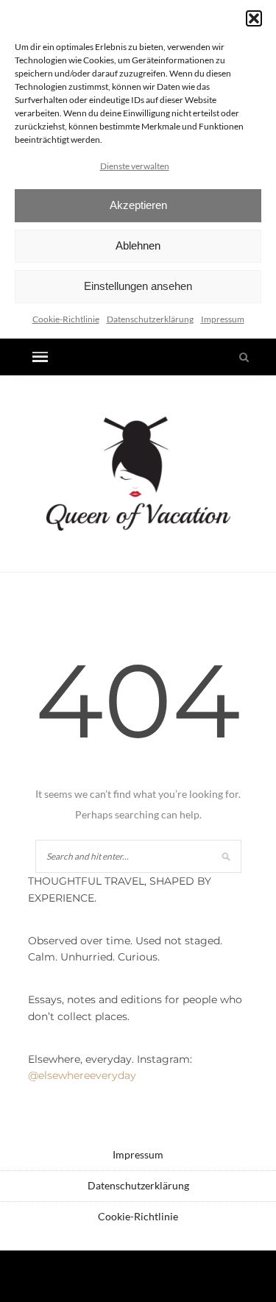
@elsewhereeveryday (82, 1075)
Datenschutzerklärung (150, 319)
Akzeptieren (138, 205)
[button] (254, 18)
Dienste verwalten (134, 165)
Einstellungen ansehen (138, 286)
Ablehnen (138, 245)
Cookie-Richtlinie (65, 319)
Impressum (222, 319)
